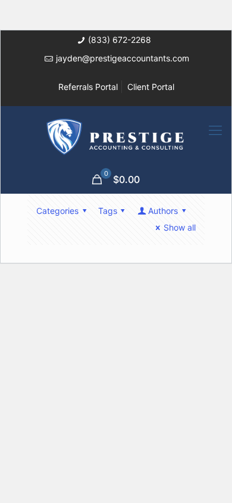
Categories (57, 211)
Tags (107, 211)
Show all (180, 227)
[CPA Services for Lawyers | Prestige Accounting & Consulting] (116, 136)
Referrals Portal (88, 87)
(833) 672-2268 (119, 40)
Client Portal (150, 87)
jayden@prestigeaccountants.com (122, 58)
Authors (163, 211)
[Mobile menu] (215, 130)
